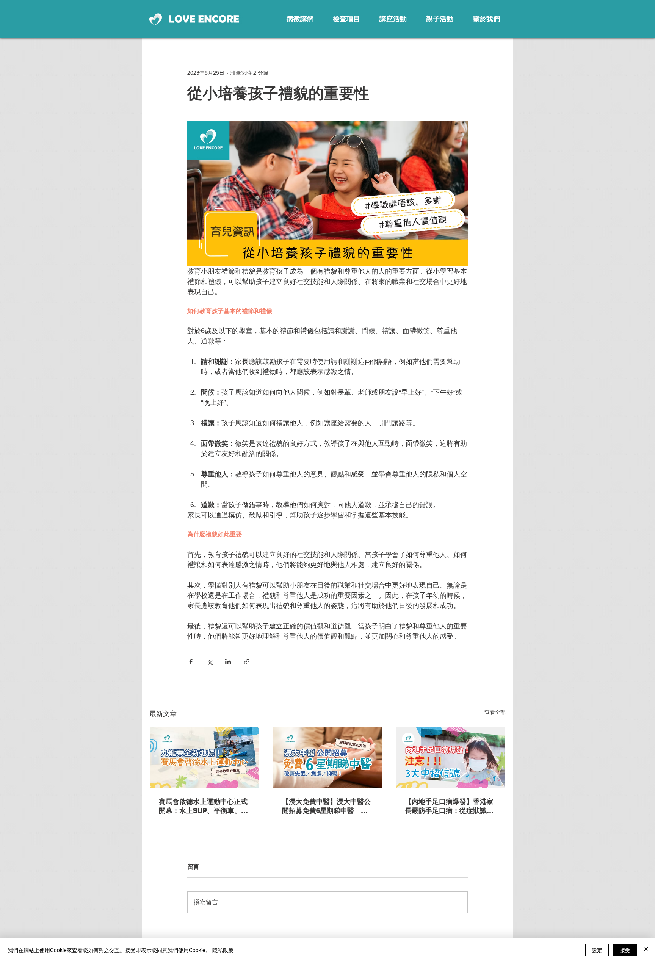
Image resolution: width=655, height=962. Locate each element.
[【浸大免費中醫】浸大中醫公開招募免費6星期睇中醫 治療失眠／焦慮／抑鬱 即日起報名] (327, 757)
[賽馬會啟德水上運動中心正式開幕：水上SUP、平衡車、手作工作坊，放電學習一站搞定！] (204, 757)
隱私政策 (222, 950)
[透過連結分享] (246, 661)
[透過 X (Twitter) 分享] (209, 661)
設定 (597, 950)
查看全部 (495, 712)
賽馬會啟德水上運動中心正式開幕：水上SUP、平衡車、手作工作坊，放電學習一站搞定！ (203, 806)
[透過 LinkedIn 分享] (228, 661)
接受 (625, 950)
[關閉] (645, 950)
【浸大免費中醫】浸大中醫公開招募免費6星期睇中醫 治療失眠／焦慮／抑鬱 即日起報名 (326, 806)
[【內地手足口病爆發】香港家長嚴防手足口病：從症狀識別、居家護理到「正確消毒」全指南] (450, 757)
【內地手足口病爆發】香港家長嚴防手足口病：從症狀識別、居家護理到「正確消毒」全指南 (449, 806)
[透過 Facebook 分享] (190, 661)
